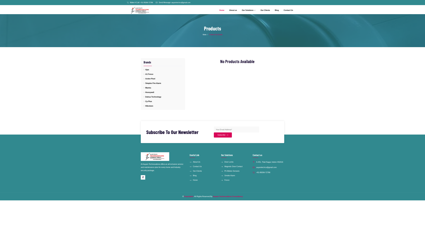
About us (233, 10)
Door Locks (228, 162)
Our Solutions (248, 10)
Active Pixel (150, 79)
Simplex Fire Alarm (153, 83)
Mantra (148, 88)
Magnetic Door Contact (233, 166)
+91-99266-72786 (146, 2)
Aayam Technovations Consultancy (228, 196)
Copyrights (188, 196)
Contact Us (288, 10)
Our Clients (265, 10)
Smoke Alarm (229, 175)
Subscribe (221, 135)
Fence (226, 180)
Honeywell (149, 92)
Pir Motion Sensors (231, 171)
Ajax (147, 70)
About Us (196, 162)
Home (221, 10)
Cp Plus (148, 101)
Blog (277, 10)
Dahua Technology (153, 97)
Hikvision (149, 106)
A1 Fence (149, 74)
